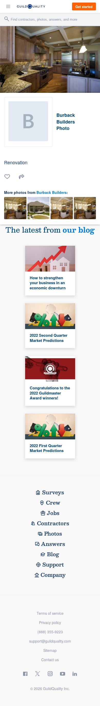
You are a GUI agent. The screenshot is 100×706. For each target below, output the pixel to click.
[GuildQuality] (31, 6)
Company (53, 575)
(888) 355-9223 (50, 631)
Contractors (53, 523)
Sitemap (50, 650)
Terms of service (50, 613)
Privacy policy (50, 622)
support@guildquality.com (50, 641)
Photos (53, 533)
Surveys (53, 492)
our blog (79, 230)
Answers (53, 544)
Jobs (53, 513)
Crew (53, 502)
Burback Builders (51, 192)
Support (53, 564)
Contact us (50, 659)
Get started (84, 6)
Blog (53, 554)
